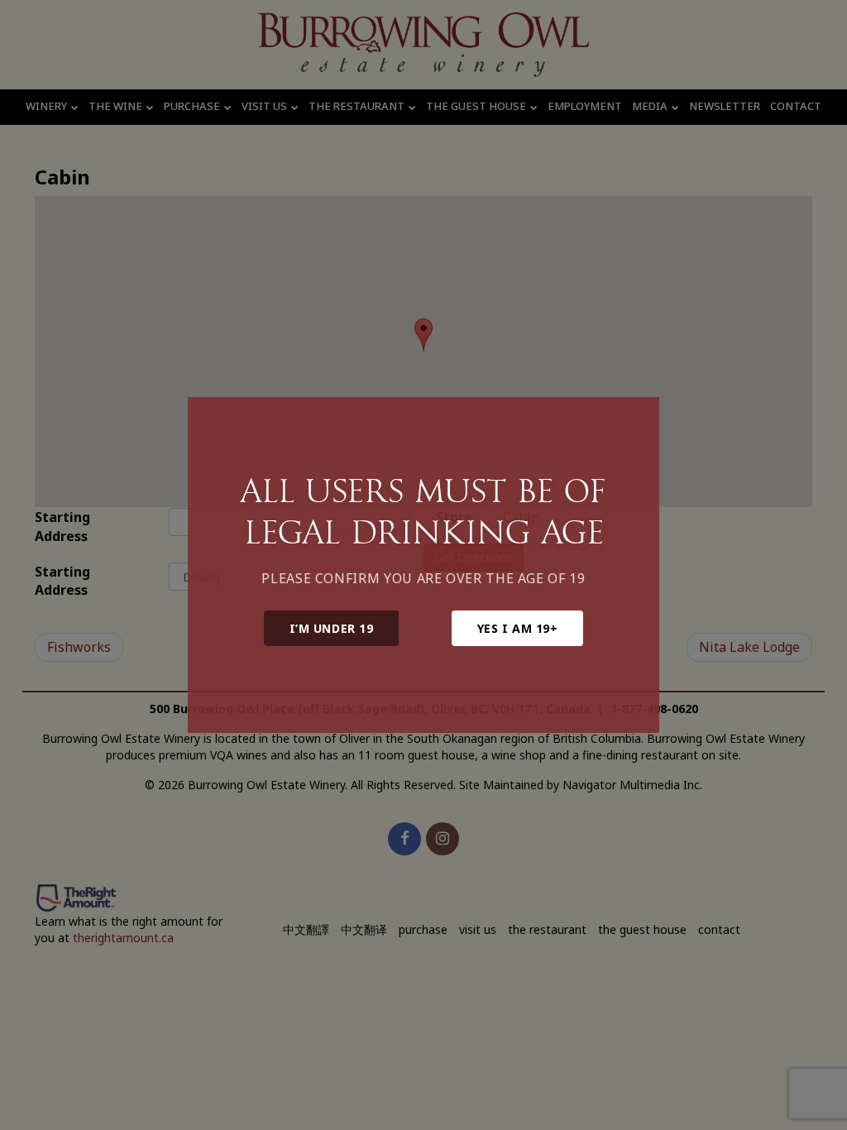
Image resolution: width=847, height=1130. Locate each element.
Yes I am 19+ (517, 628)
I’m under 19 (332, 628)
